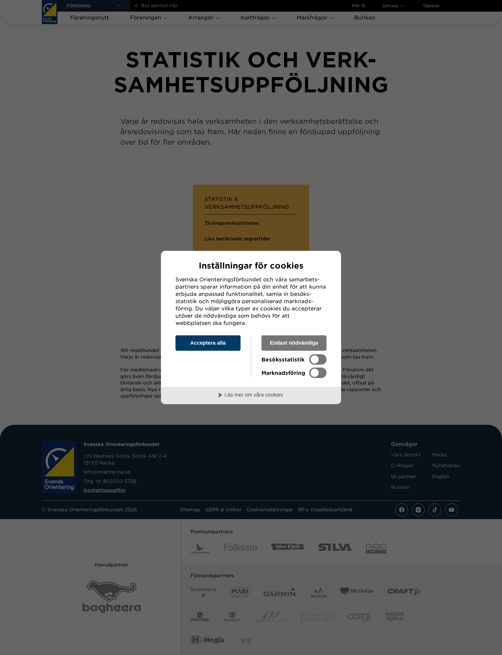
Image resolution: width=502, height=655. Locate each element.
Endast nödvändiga (294, 343)
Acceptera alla (208, 343)
